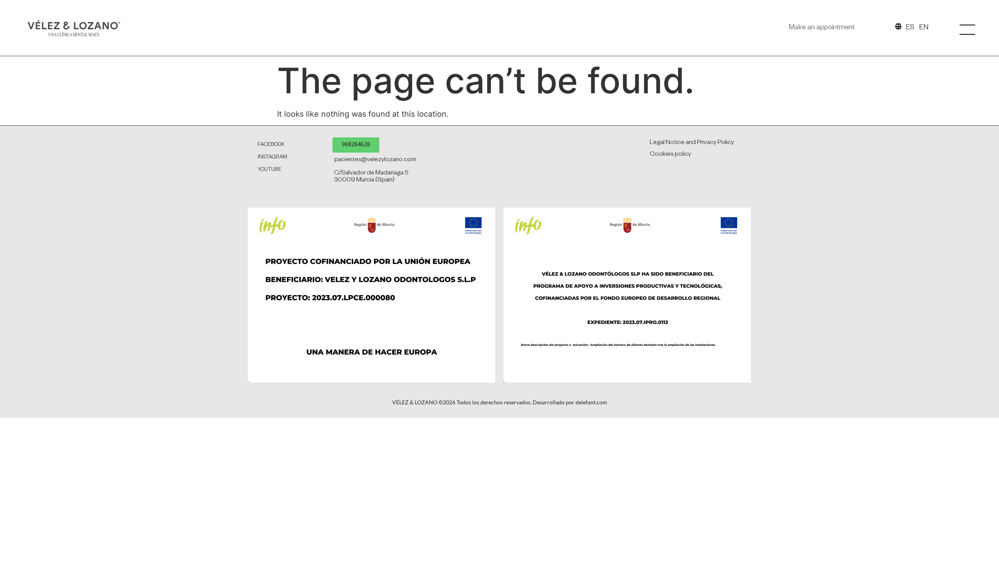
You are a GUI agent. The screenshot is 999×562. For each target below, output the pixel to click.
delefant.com (591, 402)
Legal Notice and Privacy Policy (692, 143)
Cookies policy (670, 154)
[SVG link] (73, 28)
